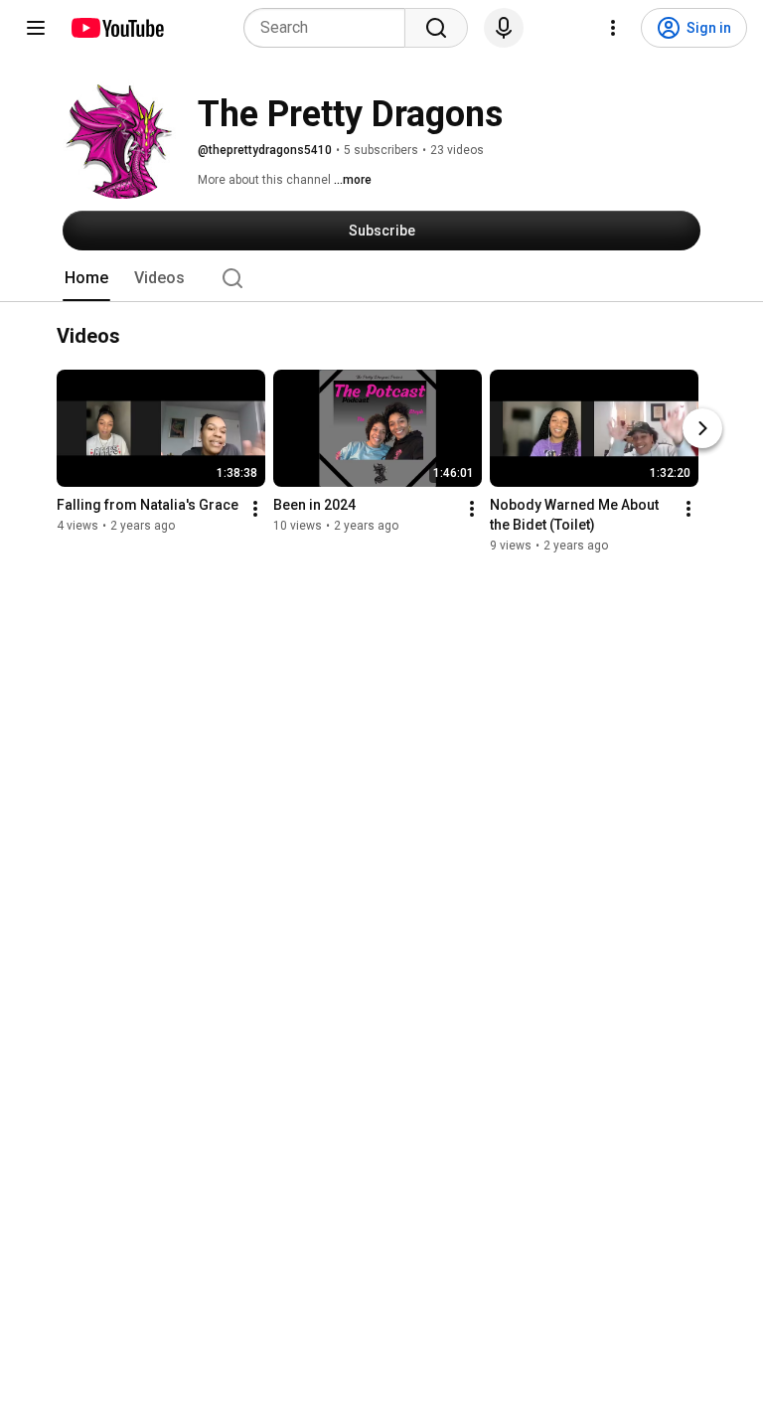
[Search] (436, 28)
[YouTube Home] (117, 28)
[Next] (702, 428)
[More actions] (255, 509)
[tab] (86, 278)
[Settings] (613, 28)
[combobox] (330, 28)
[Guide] (36, 28)
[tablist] (381, 278)
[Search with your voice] (504, 28)
